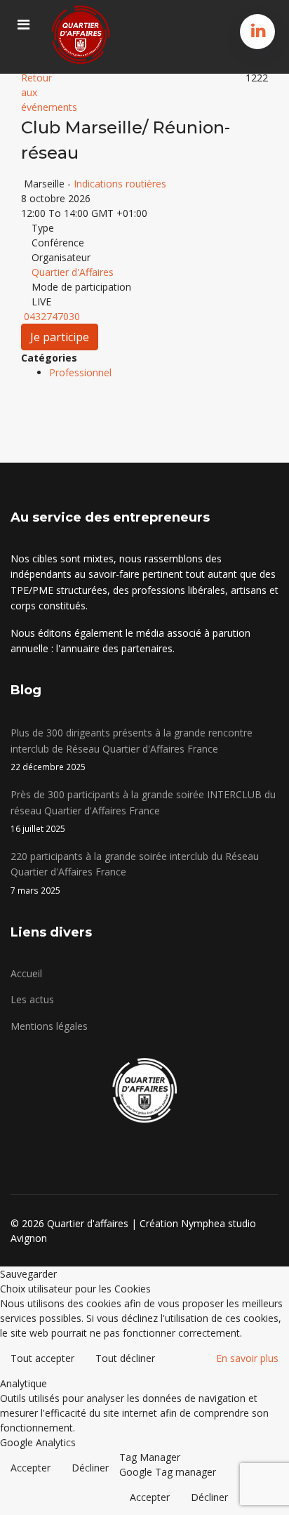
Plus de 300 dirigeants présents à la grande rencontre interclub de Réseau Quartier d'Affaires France (132, 749)
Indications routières (120, 183)
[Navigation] (23, 24)
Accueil (26, 973)
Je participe (59, 337)
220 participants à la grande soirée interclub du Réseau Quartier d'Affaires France (135, 872)
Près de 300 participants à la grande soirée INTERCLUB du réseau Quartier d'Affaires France (143, 811)
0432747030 (52, 316)
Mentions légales (49, 1026)
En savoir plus (247, 1358)
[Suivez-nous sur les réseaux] (258, 29)
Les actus (32, 999)
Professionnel (80, 372)
